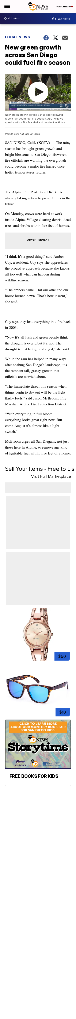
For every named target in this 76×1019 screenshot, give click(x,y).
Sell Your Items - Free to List (40, 468)
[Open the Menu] (7, 6)
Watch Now (63, 6)
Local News (17, 37)
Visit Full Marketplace (51, 476)
